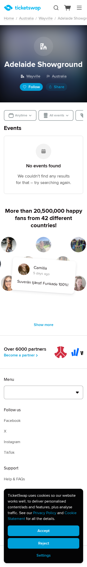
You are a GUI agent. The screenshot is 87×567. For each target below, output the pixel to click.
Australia (26, 18)
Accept (43, 530)
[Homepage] (22, 8)
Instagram (12, 441)
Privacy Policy (44, 512)
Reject (43, 543)
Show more (43, 324)
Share (59, 87)
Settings (43, 555)
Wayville (46, 18)
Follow (34, 87)
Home (9, 18)
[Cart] (68, 8)
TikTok (9, 452)
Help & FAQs (14, 479)
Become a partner (19, 355)
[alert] (43, 526)
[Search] (56, 8)
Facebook (12, 420)
